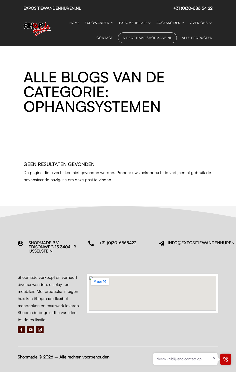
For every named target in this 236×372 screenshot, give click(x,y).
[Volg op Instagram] (40, 329)
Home (74, 23)
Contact (105, 38)
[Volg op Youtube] (30, 329)
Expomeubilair (133, 23)
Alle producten (197, 38)
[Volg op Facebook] (21, 329)
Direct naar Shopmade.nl (147, 38)
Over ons (199, 23)
